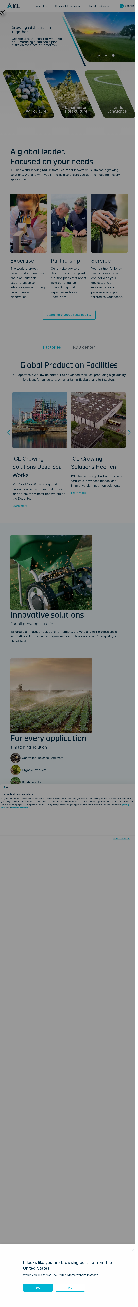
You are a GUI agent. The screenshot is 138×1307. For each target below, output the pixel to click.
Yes (38, 1287)
